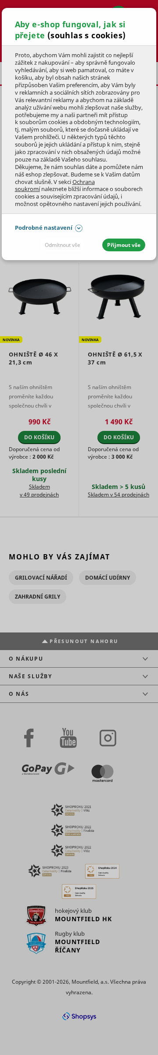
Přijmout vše (123, 245)
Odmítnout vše (62, 245)
